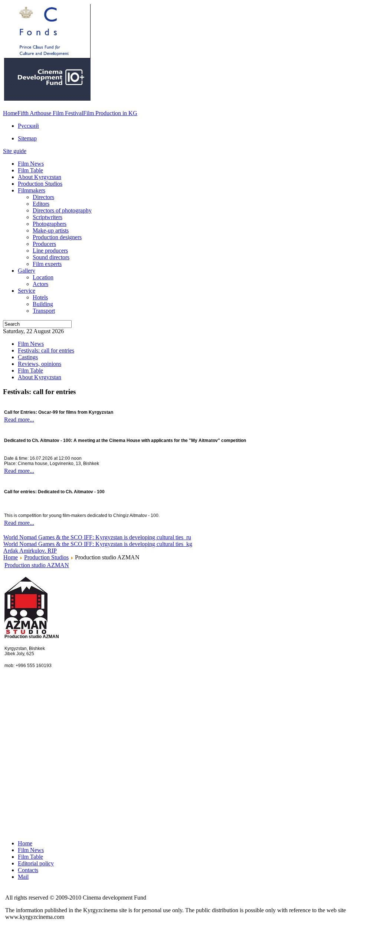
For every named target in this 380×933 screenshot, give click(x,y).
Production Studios (46, 557)
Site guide (14, 151)
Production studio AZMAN (36, 565)
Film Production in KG (110, 113)
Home (10, 113)
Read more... (19, 419)
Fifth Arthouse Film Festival (50, 113)
